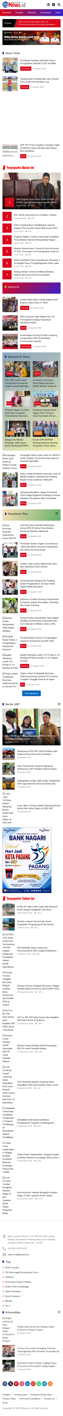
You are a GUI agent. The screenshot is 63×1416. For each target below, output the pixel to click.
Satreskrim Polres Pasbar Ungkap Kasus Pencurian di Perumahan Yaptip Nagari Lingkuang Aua (37, 1365)
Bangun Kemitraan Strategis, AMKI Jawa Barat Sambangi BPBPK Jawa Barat (17, 442)
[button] (48, 4)
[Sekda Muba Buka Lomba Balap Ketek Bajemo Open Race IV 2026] (10, 304)
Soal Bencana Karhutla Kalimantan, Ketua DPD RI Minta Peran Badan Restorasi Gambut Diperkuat (37, 528)
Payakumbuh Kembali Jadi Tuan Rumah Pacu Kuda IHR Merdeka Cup (39, 80)
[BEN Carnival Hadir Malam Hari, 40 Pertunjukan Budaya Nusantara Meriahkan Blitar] (10, 323)
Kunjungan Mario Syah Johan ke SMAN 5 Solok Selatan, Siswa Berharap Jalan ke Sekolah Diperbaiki (40, 458)
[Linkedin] (27, 1383)
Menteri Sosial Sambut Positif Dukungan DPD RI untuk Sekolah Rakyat (37, 1047)
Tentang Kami (20, 1394)
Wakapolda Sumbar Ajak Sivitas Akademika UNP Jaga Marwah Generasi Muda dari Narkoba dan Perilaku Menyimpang (38, 782)
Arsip (4, 1402)
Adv (22, 684)
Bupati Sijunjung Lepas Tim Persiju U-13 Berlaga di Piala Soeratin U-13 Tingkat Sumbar (39, 657)
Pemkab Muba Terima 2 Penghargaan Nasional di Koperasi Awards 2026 (38, 639)
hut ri (7, 1305)
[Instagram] (21, 1383)
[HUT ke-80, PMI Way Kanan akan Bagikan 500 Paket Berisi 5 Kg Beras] (8, 1020)
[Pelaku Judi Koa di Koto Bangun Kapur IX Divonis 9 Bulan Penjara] (8, 1330)
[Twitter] (10, 1383)
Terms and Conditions (29, 1398)
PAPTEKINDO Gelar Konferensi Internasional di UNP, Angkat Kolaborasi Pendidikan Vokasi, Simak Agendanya (36, 949)
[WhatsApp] (38, 1383)
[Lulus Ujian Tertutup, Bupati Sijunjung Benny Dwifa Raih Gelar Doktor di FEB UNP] (8, 808)
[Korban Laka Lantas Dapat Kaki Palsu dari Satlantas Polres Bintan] (10, 568)
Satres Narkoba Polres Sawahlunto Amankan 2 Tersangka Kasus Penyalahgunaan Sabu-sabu (37, 261)
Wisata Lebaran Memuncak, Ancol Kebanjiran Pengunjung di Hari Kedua (35, 923)
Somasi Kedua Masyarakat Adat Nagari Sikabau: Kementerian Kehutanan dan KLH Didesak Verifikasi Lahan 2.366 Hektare (39, 622)
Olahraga (24, 87)
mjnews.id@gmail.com (18, 1254)
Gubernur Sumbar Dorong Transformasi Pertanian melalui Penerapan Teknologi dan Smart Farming (39, 602)
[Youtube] (33, 1383)
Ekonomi (10, 433)
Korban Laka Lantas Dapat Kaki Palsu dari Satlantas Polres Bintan (38, 565)
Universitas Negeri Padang (18, 1281)
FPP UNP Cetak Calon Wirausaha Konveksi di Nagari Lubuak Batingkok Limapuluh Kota (17, 383)
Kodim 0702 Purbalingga (17, 1286)
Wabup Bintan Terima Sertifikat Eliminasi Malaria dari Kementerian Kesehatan (34, 273)
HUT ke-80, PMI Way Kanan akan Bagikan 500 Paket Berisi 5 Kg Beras (38, 1019)
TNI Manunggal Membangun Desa (21, 1272)
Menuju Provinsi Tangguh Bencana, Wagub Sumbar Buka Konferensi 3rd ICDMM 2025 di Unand (38, 987)
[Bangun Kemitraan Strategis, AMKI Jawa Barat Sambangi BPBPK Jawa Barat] (17, 429)
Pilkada (8, 1301)
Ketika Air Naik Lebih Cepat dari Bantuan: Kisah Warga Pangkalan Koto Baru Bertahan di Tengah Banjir (37, 908)
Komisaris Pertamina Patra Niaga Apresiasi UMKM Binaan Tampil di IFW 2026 (44, 383)
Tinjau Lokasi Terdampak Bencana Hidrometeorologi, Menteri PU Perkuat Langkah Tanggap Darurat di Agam (38, 676)
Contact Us (49, 1398)
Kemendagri (26, 68)
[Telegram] (44, 1383)
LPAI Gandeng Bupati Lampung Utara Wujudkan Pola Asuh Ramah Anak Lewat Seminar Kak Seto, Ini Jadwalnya (37, 1083)
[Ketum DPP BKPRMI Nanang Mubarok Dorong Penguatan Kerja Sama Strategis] (45, 429)
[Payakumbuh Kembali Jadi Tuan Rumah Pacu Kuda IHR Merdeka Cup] (10, 83)
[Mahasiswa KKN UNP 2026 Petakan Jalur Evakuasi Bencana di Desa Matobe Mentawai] (8, 754)
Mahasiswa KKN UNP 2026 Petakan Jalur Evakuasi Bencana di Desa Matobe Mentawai (37, 753)
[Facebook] (4, 1383)
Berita (23, 328)
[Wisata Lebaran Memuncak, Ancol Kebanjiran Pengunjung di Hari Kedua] (8, 924)
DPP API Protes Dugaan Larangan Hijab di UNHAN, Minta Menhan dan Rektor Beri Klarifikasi (39, 148)
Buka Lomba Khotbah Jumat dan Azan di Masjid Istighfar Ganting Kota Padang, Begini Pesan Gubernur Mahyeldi (40, 476)
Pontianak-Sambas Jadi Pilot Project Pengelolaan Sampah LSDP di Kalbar (38, 62)
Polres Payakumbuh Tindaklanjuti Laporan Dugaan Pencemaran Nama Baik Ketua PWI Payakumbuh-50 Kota (35, 227)
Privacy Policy (9, 1398)
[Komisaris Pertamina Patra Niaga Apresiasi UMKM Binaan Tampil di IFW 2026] (45, 369)
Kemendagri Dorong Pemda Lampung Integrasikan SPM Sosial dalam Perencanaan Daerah (38, 338)
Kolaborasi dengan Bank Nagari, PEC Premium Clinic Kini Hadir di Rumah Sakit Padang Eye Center (45, 413)
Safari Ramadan (13, 1291)
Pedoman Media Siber (41, 1394)
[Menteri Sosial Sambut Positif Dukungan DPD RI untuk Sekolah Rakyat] (8, 1048)
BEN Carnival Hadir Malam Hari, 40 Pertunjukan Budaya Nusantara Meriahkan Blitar (37, 319)
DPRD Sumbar (12, 1267)
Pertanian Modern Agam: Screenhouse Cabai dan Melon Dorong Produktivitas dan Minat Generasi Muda (39, 546)
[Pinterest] (16, 1383)
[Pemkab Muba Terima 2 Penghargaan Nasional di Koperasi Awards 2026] (10, 642)
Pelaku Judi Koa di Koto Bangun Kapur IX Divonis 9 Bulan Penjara (36, 1328)
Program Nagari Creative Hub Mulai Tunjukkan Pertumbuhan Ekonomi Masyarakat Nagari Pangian (36, 238)
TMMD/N (9, 1277)
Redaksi (6, 1394)
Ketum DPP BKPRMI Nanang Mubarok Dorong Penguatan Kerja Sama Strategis (45, 442)
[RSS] (50, 1383)
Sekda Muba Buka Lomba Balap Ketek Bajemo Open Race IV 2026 (39, 301)
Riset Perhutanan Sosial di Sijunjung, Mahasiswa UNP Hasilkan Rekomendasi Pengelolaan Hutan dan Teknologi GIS (36, 768)
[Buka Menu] (53, 4)
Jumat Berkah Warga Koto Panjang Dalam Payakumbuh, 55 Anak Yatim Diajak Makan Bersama (37, 583)
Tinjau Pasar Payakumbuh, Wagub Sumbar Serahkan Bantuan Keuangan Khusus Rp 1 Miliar (38, 1156)
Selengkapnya (31, 693)
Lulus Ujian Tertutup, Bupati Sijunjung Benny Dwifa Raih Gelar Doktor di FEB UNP (39, 807)
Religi (23, 156)
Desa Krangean (12, 1296)
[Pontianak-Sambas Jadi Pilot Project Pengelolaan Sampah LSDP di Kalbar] (10, 65)
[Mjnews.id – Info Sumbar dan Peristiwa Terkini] (14, 4)
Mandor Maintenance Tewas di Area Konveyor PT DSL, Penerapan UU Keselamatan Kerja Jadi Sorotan (37, 250)
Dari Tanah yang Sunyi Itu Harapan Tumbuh (35, 214)
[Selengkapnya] (56, 513)
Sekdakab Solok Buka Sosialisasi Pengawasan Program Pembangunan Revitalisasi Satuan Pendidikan (35, 1121)
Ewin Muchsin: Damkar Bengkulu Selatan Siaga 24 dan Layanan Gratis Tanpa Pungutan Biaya (37, 1194)
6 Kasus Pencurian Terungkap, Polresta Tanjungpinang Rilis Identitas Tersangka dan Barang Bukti (38, 1350)
